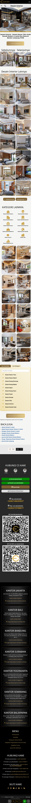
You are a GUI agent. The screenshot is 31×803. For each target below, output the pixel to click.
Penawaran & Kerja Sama (16, 491)
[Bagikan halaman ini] (20, 801)
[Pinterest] (19, 788)
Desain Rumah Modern (8, 435)
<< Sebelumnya (9, 199)
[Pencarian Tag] (5, 6)
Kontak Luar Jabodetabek (16, 483)
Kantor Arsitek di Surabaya (15, 659)
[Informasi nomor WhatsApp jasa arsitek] (24, 801)
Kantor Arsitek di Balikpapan (15, 720)
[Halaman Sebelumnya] (9, 801)
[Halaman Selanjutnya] (28, 801)
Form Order (15, 487)
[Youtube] (14, 788)
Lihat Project (15, 43)
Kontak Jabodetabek (16, 479)
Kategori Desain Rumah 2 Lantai (11, 431)
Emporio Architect (9, 797)
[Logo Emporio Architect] (5, 2)
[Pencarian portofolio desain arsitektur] (13, 801)
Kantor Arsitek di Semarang (15, 701)
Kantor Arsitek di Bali (15, 619)
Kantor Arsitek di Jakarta (15, 598)
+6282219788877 (15, 508)
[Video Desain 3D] (17, 801)
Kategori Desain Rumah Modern (10, 433)
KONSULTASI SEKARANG (15, 415)
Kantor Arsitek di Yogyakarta (15, 680)
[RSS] (24, 788)
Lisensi (21, 419)
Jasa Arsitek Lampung (8, 441)
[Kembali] (2, 6)
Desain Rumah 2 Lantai (8, 427)
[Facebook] (8, 788)
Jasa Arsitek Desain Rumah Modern (11, 437)
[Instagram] (11, 788)
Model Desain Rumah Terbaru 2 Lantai (12, 429)
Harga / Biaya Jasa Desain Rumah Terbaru (13, 439)
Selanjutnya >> (21, 199)
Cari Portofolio (5, 366)
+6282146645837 (15, 501)
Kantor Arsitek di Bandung (15, 640)
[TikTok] (16, 788)
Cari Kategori (16, 366)
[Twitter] (21, 789)
